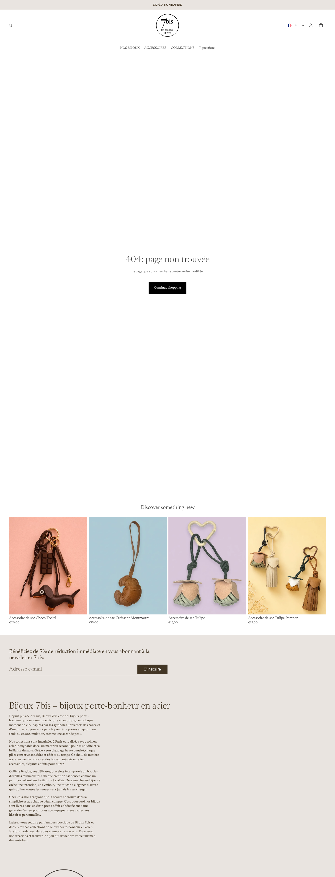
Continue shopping (167, 287)
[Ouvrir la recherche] (10, 25)
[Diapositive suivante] (319, 566)
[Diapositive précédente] (255, 566)
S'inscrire (152, 669)
